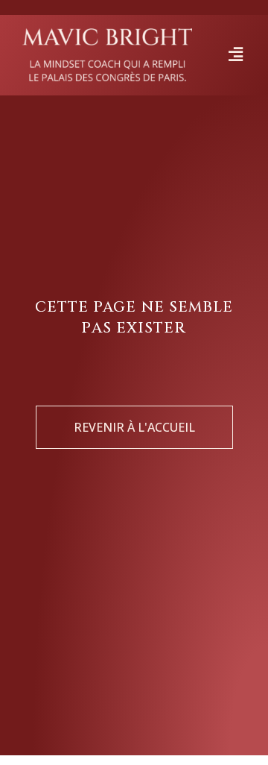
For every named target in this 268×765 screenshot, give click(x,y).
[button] (236, 55)
